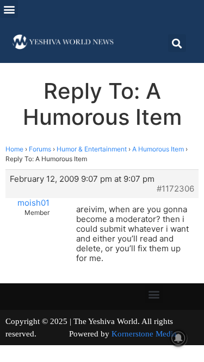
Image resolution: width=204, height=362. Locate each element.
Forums (40, 149)
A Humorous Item (158, 149)
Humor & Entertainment (92, 149)
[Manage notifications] (178, 338)
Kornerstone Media (144, 333)
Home (14, 149)
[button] (9, 9)
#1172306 (175, 189)
